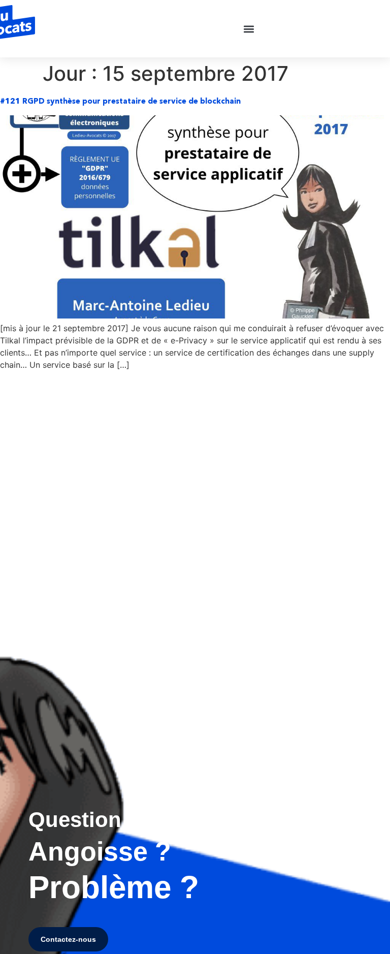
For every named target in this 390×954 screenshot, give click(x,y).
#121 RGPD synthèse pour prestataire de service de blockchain (120, 101)
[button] (249, 28)
